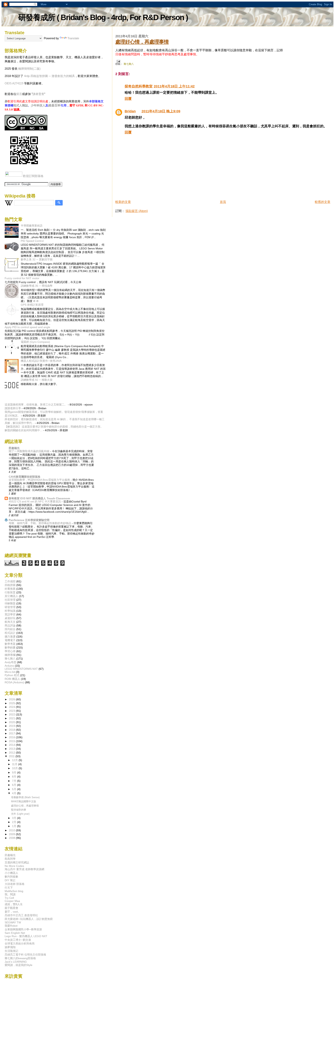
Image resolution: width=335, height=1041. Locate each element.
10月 (15, 768)
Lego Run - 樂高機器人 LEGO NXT (26, 936)
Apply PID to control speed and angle (27, 327)
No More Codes (14, 865)
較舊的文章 (322, 202)
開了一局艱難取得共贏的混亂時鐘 (29, 451)
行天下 (9, 887)
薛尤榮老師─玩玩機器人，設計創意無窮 (29, 918)
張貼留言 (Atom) (136, 211)
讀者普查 (38, 94)
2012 (12, 752)
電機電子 (10, 640)
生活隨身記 (11, 950)
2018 (12, 729)
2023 (12, 710)
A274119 (17, 83)
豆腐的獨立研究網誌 (17, 862)
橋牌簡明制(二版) (29, 68)
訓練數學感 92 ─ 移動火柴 (37, 379)
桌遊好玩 (10, 618)
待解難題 (10, 603)
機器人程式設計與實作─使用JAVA (41, 360)
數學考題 (10, 643)
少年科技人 (38, 105)
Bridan (130, 111)
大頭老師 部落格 (14, 883)
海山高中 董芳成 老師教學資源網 (24, 869)
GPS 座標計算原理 (32, 304)
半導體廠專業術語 (31, 225)
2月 (14, 822)
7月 (14, 780)
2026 (12, 699)
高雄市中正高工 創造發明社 (21, 915)
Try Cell (9, 897)
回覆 (128, 99)
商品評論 (10, 625)
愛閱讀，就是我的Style (18, 965)
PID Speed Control (32, 240)
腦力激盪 (10, 636)
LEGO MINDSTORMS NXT (21, 668)
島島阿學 (10, 858)
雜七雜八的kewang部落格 (20, 958)
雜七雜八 (129, 63)
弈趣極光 (14, 448)
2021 (12, 718)
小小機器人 (11, 872)
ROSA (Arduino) (14, 682)
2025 (12, 703)
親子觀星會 (11, 907)
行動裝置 (10, 592)
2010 (12, 830)
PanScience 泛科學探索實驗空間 (29, 520)
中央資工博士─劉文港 (18, 939)
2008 (12, 837)
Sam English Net (15, 932)
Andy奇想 (10, 662)
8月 (14, 776)
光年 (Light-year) (20, 813)
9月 (14, 772)
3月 (14, 818)
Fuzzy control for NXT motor (22, 278)
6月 (14, 785)
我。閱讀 (10, 894)
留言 (19, 94)
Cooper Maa (12, 900)
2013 (12, 748)
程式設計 (10, 632)
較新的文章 (123, 202)
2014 (12, 744)
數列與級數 (11, 876)
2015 (12, 741)
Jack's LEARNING (16, 961)
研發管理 (10, 607)
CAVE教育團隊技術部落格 (24, 476)
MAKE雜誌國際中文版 (23, 801)
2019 (12, 725)
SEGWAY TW (13, 922)
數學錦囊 (10, 647)
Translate (73, 38)
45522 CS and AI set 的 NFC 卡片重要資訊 (35, 501)
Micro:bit (10, 671)
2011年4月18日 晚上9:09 (161, 111)
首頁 (223, 202)
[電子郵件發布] (117, 61)
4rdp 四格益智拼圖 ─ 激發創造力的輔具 (49, 76)
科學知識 (10, 610)
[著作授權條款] (26, 129)
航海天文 (10, 621)
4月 (14, 793)
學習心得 (10, 651)
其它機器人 (11, 596)
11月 (15, 764)
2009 (12, 834)
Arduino (9, 665)
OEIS (8, 83)
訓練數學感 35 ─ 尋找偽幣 (37, 285)
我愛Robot (11, 925)
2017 (12, 733)
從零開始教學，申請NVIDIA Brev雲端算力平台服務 (40, 479)
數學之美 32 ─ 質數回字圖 (37, 259)
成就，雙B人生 (14, 904)
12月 (15, 760)
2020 (12, 722)
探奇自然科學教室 (139, 86)
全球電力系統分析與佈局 (20, 943)
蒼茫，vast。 (13, 911)
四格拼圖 (10, 585)
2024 (12, 706)
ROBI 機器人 (12, 678)
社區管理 (10, 599)
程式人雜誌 (20, 105)
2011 (12, 756)
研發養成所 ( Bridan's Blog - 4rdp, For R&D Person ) (103, 17)
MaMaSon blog (14, 891)
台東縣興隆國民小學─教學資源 (23, 929)
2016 (12, 737)
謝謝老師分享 (13, 408)
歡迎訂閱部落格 (33, 176)
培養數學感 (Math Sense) (25, 797)
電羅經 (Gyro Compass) (35, 341)
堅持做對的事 (18, 809)
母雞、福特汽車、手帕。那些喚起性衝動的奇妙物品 (40, 523)
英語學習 (10, 614)
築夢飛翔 (10, 947)
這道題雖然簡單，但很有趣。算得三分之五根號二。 (36, 404)
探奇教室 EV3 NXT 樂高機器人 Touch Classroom (39, 498)
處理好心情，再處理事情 (142, 41)
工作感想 (10, 581)
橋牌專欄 (10, 654)
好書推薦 (10, 588)
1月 (14, 826)
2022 (12, 714)
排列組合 (10, 629)
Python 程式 (12, 675)
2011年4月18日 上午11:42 (174, 86)
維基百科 (54, 105)
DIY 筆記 (10, 880)
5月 (14, 789)
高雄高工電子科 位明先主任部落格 (25, 954)
